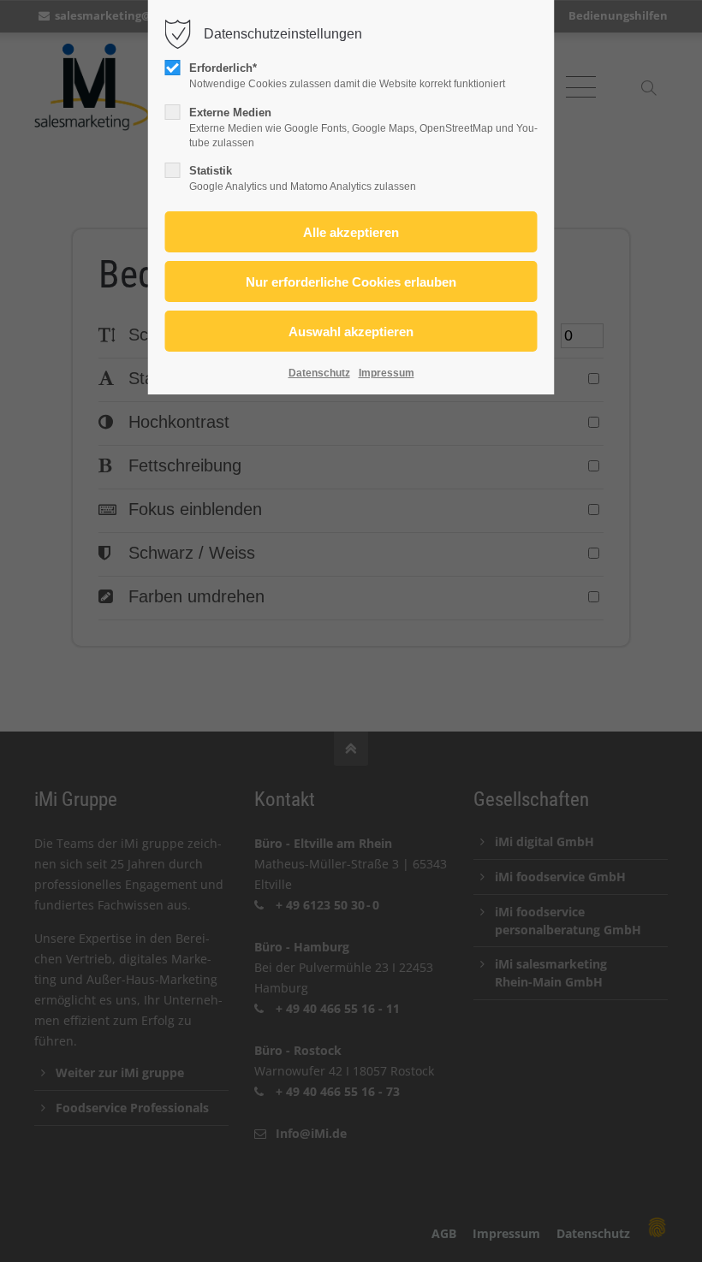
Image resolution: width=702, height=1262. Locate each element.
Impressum (386, 373)
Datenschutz (319, 373)
